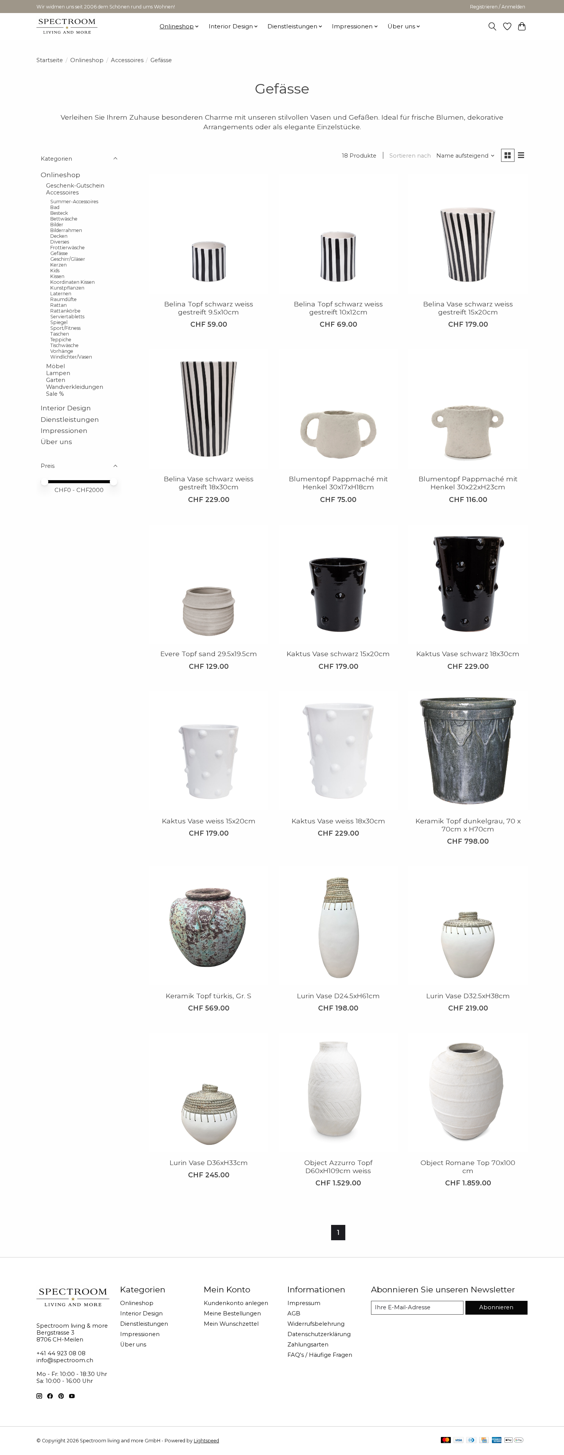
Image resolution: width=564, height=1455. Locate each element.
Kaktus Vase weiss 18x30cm (338, 821)
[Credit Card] (484, 1440)
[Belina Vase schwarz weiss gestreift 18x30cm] (208, 408)
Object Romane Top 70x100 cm (468, 1167)
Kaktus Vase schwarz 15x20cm (338, 654)
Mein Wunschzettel (231, 1323)
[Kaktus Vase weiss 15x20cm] (208, 750)
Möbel (55, 366)
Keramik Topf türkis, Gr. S (208, 996)
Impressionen (64, 430)
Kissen (57, 276)
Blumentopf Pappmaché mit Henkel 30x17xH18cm (338, 483)
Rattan (58, 305)
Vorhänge (61, 351)
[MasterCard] (446, 1440)
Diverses (59, 242)
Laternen (60, 293)
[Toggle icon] (492, 26)
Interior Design (66, 408)
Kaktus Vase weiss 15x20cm (209, 821)
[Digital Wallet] (514, 1440)
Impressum (303, 1303)
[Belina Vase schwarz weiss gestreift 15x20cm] (467, 233)
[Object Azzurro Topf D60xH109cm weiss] (338, 1092)
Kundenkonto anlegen (236, 1303)
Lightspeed (206, 1440)
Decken (59, 236)
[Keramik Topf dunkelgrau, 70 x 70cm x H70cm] (467, 750)
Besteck (59, 213)
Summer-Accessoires (74, 201)
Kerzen (58, 265)
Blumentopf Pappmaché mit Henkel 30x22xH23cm (468, 483)
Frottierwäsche (67, 247)
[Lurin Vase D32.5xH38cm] (467, 925)
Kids (54, 270)
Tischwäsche (64, 345)
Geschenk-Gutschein (75, 185)
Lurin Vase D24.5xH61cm (338, 996)
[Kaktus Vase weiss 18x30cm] (338, 750)
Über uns (56, 442)
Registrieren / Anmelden (497, 7)
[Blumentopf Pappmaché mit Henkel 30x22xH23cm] (467, 408)
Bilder (56, 224)
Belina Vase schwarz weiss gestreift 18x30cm (209, 483)
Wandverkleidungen (74, 387)
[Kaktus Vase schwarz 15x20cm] (338, 584)
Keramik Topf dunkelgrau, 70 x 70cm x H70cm (468, 825)
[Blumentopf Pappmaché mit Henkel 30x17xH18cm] (338, 408)
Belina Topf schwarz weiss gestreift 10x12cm (338, 308)
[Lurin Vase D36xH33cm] (208, 1092)
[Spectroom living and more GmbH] (66, 26)
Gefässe (59, 253)
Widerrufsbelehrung (316, 1323)
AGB (293, 1313)
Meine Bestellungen (232, 1313)
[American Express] (497, 1440)
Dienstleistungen (70, 419)
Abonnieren (496, 1307)
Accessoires (127, 60)
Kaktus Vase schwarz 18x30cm (467, 654)
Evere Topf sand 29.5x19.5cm (208, 654)
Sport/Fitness (65, 328)
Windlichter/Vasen (71, 357)
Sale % (55, 393)
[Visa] (458, 1440)
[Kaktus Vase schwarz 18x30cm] (467, 584)
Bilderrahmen (66, 230)
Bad (54, 207)
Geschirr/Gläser (67, 259)
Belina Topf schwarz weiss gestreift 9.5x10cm (208, 308)
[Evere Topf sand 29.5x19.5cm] (208, 584)
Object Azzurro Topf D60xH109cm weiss (338, 1167)
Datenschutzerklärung (319, 1334)
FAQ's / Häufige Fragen (319, 1354)
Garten (55, 380)
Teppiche (60, 339)
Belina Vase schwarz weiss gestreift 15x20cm (468, 308)
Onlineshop (87, 60)
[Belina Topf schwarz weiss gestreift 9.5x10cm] (208, 233)
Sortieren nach (410, 155)
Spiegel (59, 322)
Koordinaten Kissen (72, 282)
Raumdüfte (63, 299)
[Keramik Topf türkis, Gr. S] (208, 925)
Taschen (59, 334)
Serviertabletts (67, 316)
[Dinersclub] (471, 1440)
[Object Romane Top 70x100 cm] (467, 1092)
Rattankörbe (65, 311)
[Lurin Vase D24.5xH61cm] (338, 925)
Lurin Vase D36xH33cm (209, 1163)
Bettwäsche (64, 219)
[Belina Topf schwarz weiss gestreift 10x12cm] (338, 233)
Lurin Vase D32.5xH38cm (468, 996)
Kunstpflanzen (67, 288)
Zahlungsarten (307, 1344)
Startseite (49, 60)
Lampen (58, 373)
